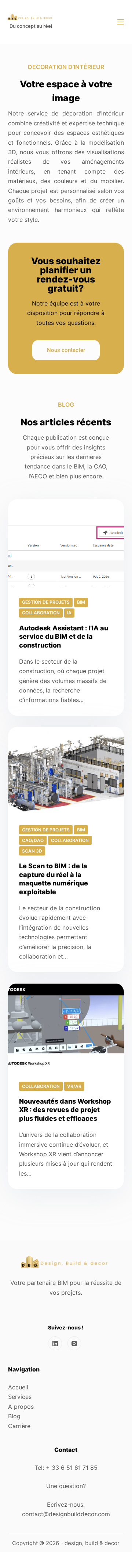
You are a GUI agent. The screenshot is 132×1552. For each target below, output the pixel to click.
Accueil (18, 1387)
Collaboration (41, 612)
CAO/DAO (33, 840)
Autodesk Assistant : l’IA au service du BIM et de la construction (63, 636)
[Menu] (120, 22)
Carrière (19, 1426)
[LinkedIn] (66, 22)
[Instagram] (74, 1343)
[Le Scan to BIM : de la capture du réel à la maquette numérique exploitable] (66, 770)
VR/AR (74, 1086)
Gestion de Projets (46, 602)
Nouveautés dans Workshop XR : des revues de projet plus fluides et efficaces (65, 1109)
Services (20, 1396)
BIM (81, 602)
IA (69, 612)
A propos (21, 1406)
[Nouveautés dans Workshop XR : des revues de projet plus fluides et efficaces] (66, 1026)
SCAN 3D (32, 851)
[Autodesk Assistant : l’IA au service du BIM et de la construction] (66, 542)
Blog (14, 1416)
